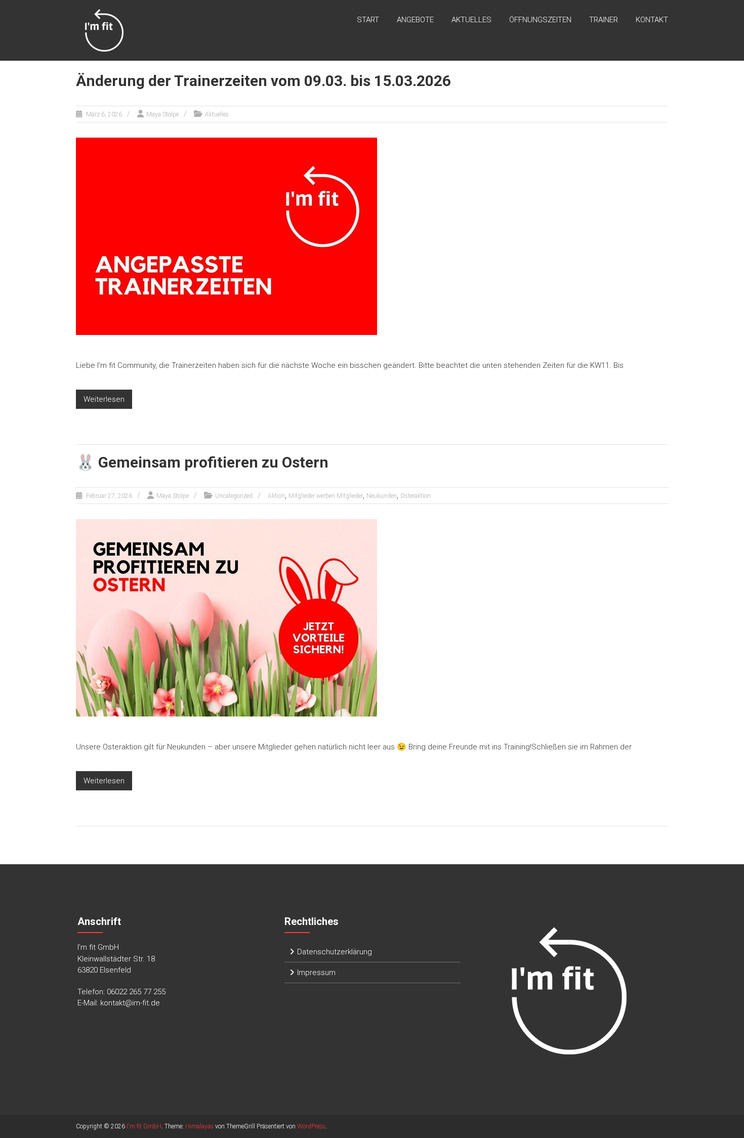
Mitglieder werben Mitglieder (325, 495)
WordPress (311, 1126)
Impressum (316, 972)
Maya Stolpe (162, 114)
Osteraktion (415, 495)
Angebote (415, 19)
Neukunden (381, 495)
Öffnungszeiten (540, 19)
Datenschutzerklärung (334, 951)
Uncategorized (234, 495)
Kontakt (652, 19)
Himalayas (199, 1126)
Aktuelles (471, 19)
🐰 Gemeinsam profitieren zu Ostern (202, 462)
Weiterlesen (104, 399)
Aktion (276, 495)
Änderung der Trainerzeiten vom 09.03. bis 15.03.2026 (263, 81)
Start (368, 19)
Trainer (603, 19)
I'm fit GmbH (144, 1126)
